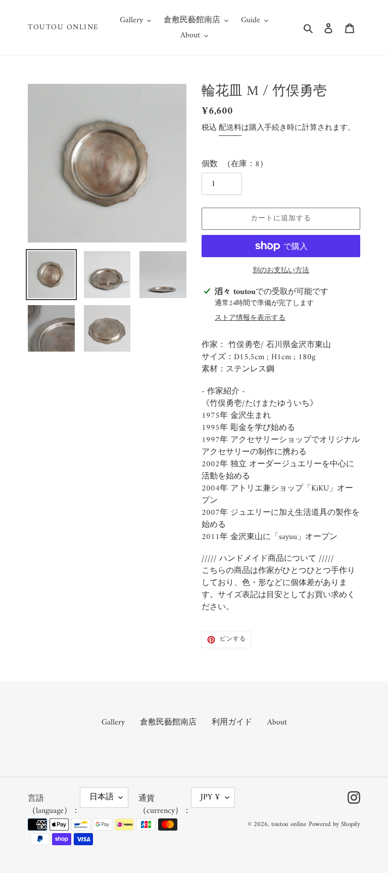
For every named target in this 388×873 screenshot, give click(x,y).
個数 (210, 164)
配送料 (230, 128)
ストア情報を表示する (250, 318)
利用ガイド (232, 722)
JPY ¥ (210, 797)
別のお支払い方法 (281, 270)
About (277, 722)
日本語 (101, 797)
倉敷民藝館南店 (168, 722)
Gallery (113, 722)
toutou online (63, 27)
